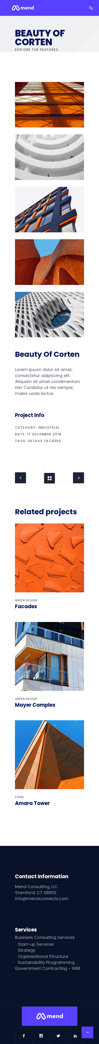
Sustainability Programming (46, 962)
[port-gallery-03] (49, 209)
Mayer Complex (35, 705)
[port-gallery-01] (49, 104)
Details (35, 440)
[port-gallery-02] (49, 157)
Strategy (26, 950)
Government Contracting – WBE (48, 968)
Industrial (49, 427)
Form (19, 797)
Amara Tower (32, 803)
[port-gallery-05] (49, 314)
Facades (52, 440)
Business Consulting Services (45, 937)
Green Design (26, 600)
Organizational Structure (43, 956)
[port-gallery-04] (49, 262)
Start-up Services (36, 944)
